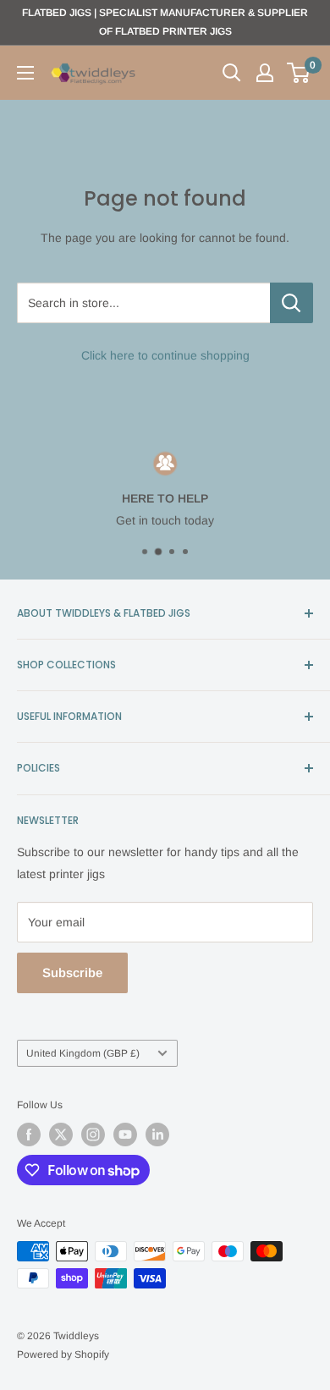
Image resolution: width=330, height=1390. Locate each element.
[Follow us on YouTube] (125, 1134)
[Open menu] (25, 73)
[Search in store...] (291, 303)
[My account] (264, 72)
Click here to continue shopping (165, 355)
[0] (299, 73)
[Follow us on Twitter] (61, 1134)
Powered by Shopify (63, 1354)
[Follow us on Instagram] (93, 1134)
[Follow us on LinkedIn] (157, 1134)
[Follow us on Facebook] (29, 1134)
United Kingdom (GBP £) (83, 1053)
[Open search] (232, 72)
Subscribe (72, 972)
